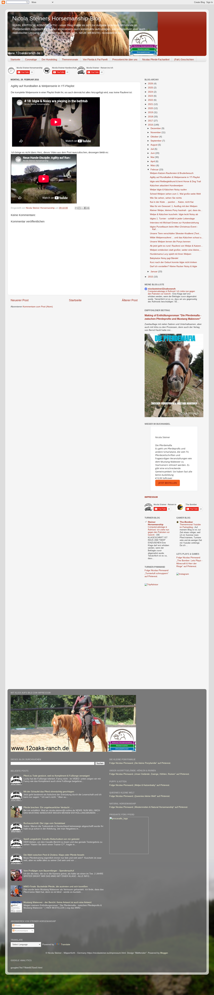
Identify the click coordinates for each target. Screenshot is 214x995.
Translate (65, 944)
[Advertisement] (157, 638)
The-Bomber (186, 522)
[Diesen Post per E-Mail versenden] (76, 208)
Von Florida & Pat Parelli (95, 59)
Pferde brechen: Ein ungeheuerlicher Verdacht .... (48, 807)
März (153, 165)
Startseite (15, 59)
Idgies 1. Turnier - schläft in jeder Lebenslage (172, 218)
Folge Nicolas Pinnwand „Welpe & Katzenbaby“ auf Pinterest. (139, 785)
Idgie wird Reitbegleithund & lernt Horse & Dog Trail (175, 181)
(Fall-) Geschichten (184, 59)
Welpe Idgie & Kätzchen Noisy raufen (168, 189)
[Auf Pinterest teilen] (88, 208)
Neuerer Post (20, 300)
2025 (151, 87)
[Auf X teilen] (82, 208)
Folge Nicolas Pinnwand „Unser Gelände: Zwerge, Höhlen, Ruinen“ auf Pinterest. (149, 774)
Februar (155, 169)
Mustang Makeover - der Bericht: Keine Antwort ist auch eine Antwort (57, 902)
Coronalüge (31, 59)
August (154, 145)
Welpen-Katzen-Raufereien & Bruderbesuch (171, 173)
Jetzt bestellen (167, 482)
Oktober (155, 136)
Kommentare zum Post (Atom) (38, 306)
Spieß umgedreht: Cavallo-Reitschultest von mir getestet (51, 839)
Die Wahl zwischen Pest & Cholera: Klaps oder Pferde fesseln (53, 855)
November (156, 132)
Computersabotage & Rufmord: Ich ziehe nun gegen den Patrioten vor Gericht (159, 531)
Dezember (156, 128)
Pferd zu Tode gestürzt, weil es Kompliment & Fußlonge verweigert (56, 776)
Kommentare (21, 931)
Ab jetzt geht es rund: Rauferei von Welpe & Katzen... (176, 246)
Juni (153, 153)
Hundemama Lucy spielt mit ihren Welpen (170, 254)
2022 (151, 100)
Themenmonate (70, 59)
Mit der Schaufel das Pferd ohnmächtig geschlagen (48, 791)
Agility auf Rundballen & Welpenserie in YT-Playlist (175, 177)
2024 (151, 92)
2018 (151, 116)
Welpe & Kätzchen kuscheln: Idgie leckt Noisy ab (174, 214)
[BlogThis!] (79, 208)
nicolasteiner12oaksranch (162, 289)
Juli (152, 149)
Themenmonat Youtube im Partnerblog (190, 525)
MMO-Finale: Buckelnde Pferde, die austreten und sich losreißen (55, 886)
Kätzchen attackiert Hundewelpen (166, 185)
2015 (151, 277)
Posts (17, 925)
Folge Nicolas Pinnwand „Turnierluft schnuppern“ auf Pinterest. (157, 573)
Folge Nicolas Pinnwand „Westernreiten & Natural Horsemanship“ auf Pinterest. (148, 807)
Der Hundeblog (49, 59)
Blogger (164, 953)
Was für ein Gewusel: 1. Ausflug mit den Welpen (173, 206)
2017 (151, 121)
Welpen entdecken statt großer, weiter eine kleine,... (175, 250)
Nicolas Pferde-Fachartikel (155, 59)
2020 (151, 108)
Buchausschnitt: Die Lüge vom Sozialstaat (44, 823)
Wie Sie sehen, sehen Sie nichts (166, 198)
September (156, 141)
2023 (151, 96)
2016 (151, 125)
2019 (151, 112)
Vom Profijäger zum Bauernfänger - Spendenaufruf (48, 871)
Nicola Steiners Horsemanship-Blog (56, 18)
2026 (151, 83)
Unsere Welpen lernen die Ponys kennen (170, 241)
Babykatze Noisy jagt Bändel (164, 258)
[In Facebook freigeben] (85, 208)
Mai (153, 157)
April (153, 161)
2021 (151, 104)
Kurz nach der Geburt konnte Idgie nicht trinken (173, 262)
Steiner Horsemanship (155, 523)
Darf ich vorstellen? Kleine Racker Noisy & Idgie (173, 266)
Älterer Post (130, 300)
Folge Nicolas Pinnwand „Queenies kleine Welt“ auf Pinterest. (139, 796)
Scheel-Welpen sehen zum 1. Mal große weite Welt (175, 194)
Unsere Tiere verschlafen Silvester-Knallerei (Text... (175, 233)
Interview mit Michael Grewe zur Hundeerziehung (174, 222)
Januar (154, 271)
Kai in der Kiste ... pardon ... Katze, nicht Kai (171, 202)
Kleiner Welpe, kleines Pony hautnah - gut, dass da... (176, 210)
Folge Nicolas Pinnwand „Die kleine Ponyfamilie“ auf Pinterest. (140, 763)
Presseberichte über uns (124, 59)
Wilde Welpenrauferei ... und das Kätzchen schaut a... (176, 237)
